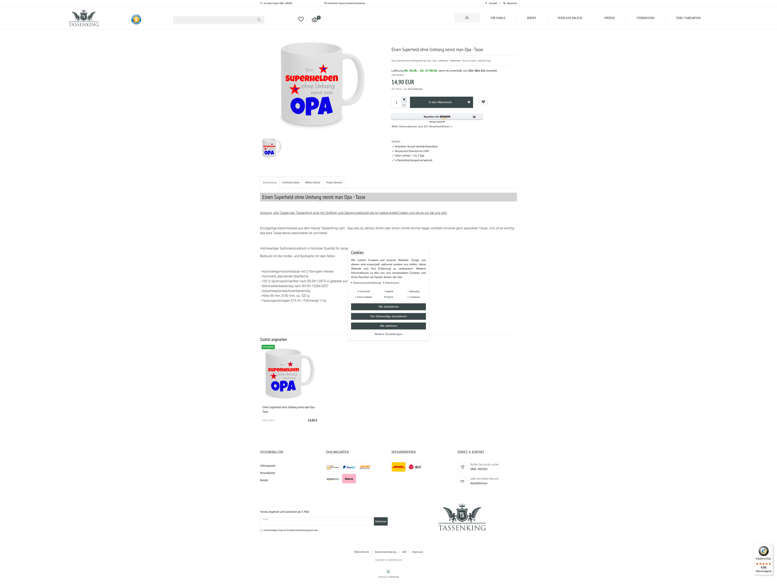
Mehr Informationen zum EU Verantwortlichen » (422, 126)
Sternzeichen (645, 18)
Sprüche (609, 18)
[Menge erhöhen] (404, 99)
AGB (404, 552)
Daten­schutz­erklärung (367, 282)
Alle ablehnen (388, 325)
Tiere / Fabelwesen (688, 18)
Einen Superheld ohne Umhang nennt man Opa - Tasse (289, 409)
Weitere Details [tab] (312, 182)
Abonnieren (380, 521)
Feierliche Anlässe (570, 18)
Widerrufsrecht (361, 552)
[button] (437, 118)
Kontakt (264, 480)
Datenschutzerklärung (385, 552)
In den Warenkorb (440, 102)
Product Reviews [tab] (334, 182)
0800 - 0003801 (479, 469)
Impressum (417, 552)
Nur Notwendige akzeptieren (388, 316)
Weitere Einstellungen (388, 334)
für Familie (498, 18)
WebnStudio (394, 576)
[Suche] (259, 20)
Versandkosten (415, 89)
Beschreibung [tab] (269, 182)
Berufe (531, 18)
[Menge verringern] (404, 105)
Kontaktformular (478, 483)
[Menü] (770, 546)
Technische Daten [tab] (290, 182)
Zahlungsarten (267, 466)
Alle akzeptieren (388, 306)
